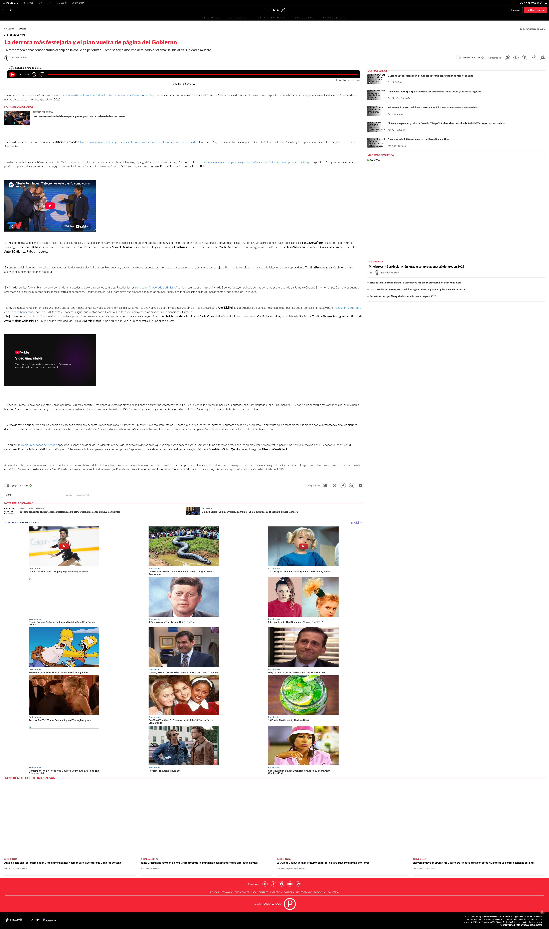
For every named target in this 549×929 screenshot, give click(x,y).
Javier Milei (28, 2)
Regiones (211, 17)
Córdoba (289, 892)
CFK (40, 2)
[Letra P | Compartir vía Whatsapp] (507, 57)
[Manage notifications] (542, 912)
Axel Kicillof (78, 2)
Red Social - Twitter (265, 883)
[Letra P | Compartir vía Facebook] (524, 57)
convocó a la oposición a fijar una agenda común (229, 162)
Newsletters (334, 17)
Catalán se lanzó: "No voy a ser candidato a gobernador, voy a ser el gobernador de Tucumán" (418, 289)
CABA (254, 892)
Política (22, 28)
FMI (49, 2)
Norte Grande (304, 892)
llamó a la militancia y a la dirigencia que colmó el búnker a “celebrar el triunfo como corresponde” (138, 142)
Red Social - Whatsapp (298, 883)
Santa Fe (263, 892)
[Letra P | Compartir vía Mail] (542, 57)
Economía (227, 892)
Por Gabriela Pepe (19, 57)
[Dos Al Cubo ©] (14, 920)
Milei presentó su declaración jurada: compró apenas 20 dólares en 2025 (416, 266)
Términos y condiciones (509, 924)
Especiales (238, 17)
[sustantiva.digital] (49, 920)
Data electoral (272, 17)
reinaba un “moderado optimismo (155, 287)
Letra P (11, 28)
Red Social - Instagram (281, 883)
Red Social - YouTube (290, 883)
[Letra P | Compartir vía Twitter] (516, 57)
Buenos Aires (242, 892)
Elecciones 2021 (83, 494)
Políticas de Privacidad (531, 924)
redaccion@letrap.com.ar (530, 922)
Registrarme (537, 10)
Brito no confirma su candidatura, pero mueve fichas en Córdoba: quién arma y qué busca (416, 282)
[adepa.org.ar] (36, 920)
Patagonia (320, 892)
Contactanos (253, 884)
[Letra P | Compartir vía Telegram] (533, 57)
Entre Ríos (276, 892)
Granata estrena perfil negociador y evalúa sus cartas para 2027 (403, 296)
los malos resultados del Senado (38, 445)
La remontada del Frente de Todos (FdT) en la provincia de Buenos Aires (105, 95)
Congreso (333, 892)
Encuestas (304, 17)
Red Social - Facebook (273, 883)
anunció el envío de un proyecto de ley (283, 162)
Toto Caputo (61, 2)
